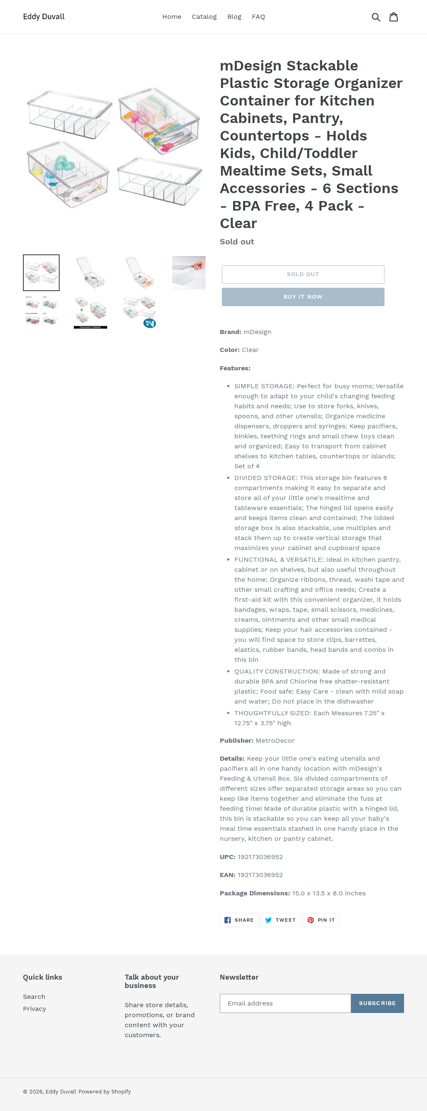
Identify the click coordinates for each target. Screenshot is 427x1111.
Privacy (34, 1009)
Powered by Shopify (104, 1091)
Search (34, 996)
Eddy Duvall (60, 1091)
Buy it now (303, 296)
